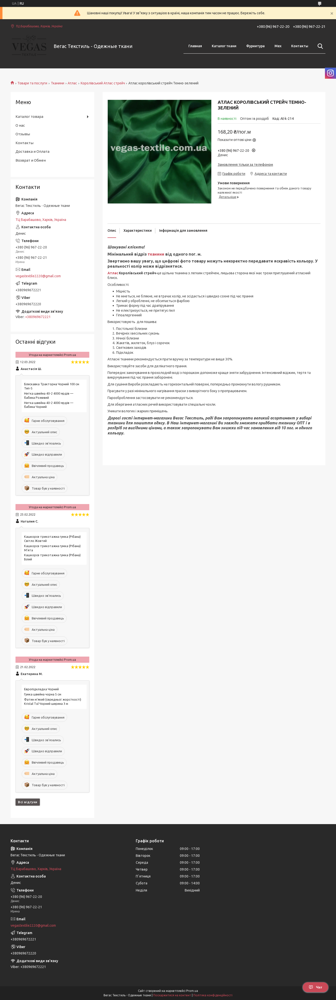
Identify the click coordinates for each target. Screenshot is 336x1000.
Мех (278, 46)
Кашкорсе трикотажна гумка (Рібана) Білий (52, 557)
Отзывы (22, 134)
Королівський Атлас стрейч (103, 83)
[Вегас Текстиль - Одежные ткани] (29, 46)
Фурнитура (255, 46)
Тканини (57, 83)
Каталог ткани (224, 46)
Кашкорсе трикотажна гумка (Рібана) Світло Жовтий (52, 538)
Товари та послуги (32, 83)
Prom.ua (192, 990)
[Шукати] (319, 46)
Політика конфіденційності (212, 995)
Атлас (72, 83)
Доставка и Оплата (32, 151)
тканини (156, 254)
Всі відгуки (27, 802)
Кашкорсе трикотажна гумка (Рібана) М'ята (52, 548)
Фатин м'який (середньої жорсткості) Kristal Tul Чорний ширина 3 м (52, 701)
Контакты (299, 46)
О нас (20, 125)
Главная (195, 46)
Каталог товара (29, 116)
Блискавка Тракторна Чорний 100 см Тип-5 (51, 386)
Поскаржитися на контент (172, 995)
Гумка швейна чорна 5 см (42, 694)
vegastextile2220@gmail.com (38, 276)
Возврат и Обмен (30, 160)
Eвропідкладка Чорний (41, 689)
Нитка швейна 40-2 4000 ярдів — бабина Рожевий (48, 395)
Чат (319, 987)
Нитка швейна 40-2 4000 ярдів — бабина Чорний (48, 405)
